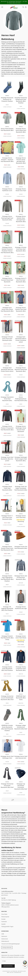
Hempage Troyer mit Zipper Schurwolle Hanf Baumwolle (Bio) (21, 488)
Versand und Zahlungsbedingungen (10, 943)
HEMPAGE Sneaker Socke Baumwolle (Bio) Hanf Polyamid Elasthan (7, 728)
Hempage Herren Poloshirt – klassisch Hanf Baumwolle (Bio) (7, 159)
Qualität (3, 924)
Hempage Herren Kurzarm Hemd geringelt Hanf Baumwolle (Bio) (21, 160)
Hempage (7, 95)
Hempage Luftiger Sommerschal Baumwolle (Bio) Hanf (21, 727)
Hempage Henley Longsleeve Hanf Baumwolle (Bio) (21, 668)
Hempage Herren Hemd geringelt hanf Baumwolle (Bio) (7, 218)
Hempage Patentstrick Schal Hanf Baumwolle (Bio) (7, 399)
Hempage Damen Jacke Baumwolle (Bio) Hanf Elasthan (7, 668)
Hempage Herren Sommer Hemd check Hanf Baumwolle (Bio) (7, 548)
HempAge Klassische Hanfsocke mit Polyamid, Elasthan (7, 99)
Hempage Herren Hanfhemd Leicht (7, 189)
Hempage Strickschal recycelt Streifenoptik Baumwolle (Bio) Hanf (7, 698)
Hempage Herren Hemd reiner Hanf (21, 189)
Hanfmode (4, 921)
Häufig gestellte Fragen (7, 926)
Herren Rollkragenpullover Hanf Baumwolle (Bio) (21, 399)
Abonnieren (8, 966)
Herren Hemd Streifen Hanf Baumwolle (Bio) (7, 129)
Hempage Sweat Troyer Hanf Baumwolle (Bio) (7, 488)
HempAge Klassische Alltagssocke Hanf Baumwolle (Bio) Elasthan (21, 100)
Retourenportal (5, 916)
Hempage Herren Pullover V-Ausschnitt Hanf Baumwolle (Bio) (7, 428)
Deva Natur (4, 914)
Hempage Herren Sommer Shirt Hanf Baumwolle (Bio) (20, 309)
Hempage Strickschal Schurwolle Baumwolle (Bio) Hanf (7, 785)
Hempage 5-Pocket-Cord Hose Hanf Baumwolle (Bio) (21, 249)
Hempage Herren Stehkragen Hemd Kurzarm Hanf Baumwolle (21, 429)
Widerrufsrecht (5, 941)
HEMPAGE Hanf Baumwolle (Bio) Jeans (21, 698)
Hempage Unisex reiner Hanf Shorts (21, 639)
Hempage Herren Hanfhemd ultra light (21, 607)
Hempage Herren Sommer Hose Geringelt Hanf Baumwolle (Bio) (21, 219)
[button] (20, 519)
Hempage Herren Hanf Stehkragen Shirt (7, 757)
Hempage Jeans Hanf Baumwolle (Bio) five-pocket (7, 459)
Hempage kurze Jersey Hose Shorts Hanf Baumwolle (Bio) (7, 309)
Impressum (4, 936)
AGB (2, 934)
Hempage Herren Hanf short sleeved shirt (20, 757)
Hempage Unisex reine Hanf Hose (21, 518)
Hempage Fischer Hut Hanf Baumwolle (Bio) (21, 547)
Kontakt (3, 919)
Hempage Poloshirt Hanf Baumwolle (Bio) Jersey (7, 638)
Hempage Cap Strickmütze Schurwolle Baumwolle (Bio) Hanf (21, 786)
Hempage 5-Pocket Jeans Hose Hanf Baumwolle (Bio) (7, 338)
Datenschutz (4, 938)
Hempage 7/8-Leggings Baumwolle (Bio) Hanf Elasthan (7, 608)
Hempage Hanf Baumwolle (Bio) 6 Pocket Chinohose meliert (21, 339)
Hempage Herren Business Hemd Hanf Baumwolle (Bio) (21, 369)
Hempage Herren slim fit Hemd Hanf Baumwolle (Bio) (21, 577)
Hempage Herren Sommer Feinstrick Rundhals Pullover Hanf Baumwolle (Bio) (7, 250)
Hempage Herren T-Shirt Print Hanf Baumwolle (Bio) (20, 280)
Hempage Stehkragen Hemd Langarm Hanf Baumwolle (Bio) (21, 459)
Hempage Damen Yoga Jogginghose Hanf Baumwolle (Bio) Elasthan (7, 578)
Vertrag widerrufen (7, 947)
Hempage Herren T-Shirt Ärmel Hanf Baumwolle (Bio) (7, 517)
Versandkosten (17, 972)
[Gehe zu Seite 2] (13, 799)
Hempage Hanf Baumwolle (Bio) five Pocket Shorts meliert (7, 369)
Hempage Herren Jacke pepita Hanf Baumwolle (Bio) (21, 130)
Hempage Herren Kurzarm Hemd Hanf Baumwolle (7, 280)
